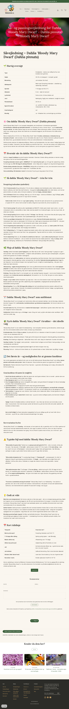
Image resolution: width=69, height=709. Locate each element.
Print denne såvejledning (13, 631)
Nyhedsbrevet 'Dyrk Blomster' (27, 692)
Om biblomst (40, 11)
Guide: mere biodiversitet (16, 696)
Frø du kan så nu (6, 691)
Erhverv (27, 11)
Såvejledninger (35, 24)
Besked (6, 590)
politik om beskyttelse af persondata (39, 608)
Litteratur (32, 11)
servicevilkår (53, 608)
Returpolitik (36, 689)
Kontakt (15, 699)
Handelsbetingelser (38, 686)
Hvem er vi (26, 686)
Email (36, 584)
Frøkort (25, 695)
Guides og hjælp (45, 8)
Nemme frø (5, 693)
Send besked (34, 604)
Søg (35, 691)
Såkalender (15, 689)
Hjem (30, 24)
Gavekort (5, 696)
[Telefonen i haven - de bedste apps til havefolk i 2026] (56, 659)
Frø (20, 8)
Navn (5, 584)
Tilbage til (35, 620)
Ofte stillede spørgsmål (16, 692)
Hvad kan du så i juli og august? (13, 669)
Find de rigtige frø (35, 8)
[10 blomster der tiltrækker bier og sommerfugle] (34, 659)
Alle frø (4, 686)
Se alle (34, 649)
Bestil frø (34, 570)
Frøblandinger (27, 8)
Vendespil (26, 697)
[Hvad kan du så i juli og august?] (13, 659)
